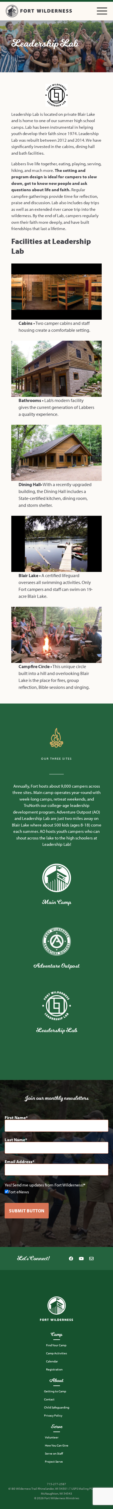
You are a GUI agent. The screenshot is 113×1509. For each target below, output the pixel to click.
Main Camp (56, 902)
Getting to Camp (55, 1391)
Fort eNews (18, 1191)
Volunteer (52, 1437)
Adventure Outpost (57, 965)
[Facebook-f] (71, 1258)
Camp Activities (56, 1353)
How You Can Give (56, 1445)
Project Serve (54, 1461)
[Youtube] (81, 1258)
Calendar (52, 1361)
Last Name (15, 1140)
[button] (102, 11)
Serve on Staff (54, 1453)
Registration (54, 1369)
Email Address (18, 1161)
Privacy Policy (53, 1415)
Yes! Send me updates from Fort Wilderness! (44, 1185)
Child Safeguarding (56, 1407)
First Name (15, 1117)
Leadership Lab (56, 1030)
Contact (49, 1399)
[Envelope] (91, 1258)
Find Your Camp (56, 1345)
